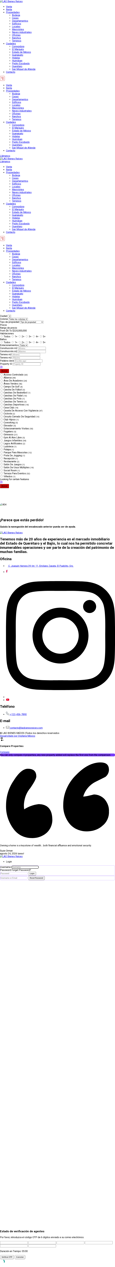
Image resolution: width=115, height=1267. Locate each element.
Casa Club (11, 407)
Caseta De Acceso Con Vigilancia (23, 410)
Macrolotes (18, 29)
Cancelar (20, 1257)
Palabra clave (7, 360)
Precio (3, 325)
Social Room (12, 470)
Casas (15, 18)
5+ (44, 336)
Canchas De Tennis (15, 401)
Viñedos (9, 476)
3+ (30, 336)
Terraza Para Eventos (17, 473)
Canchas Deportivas (16, 404)
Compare (4, 752)
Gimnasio (11, 434)
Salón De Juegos (14, 464)
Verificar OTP (7, 1257)
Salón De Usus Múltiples (19, 467)
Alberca (10, 377)
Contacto (10, 72)
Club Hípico (11, 419)
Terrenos (16, 40)
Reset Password (36, 878)
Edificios (16, 23)
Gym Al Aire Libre (14, 437)
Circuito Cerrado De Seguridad (21, 416)
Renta (9, 9)
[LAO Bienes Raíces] (11, 1)
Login (32, 874)
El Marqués (18, 49)
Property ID (6, 363)
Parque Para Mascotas (18, 452)
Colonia (4, 319)
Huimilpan (17, 60)
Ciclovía (9, 413)
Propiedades (13, 12)
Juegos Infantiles (15, 440)
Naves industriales (22, 32)
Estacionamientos (9, 345)
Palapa (9, 449)
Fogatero (10, 431)
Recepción (11, 458)
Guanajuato (17, 55)
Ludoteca (10, 446)
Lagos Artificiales (14, 443)
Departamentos (20, 20)
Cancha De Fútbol (14, 389)
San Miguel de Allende (23, 69)
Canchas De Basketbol (17, 392)
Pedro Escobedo (21, 63)
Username (5, 867)
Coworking (11, 422)
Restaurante (11, 461)
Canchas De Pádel (15, 395)
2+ (23, 336)
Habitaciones (7, 333)
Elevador (10, 425)
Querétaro (17, 66)
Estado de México (21, 52)
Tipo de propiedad (10, 322)
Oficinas (16, 35)
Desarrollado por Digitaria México (17, 736)
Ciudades (11, 43)
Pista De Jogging (14, 455)
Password (5, 870)
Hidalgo (16, 57)
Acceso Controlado (16, 374)
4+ (37, 336)
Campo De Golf (13, 386)
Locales (16, 26)
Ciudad (3, 316)
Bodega (16, 15)
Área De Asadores (15, 380)
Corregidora (18, 46)
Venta (9, 6)
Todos (7, 336)
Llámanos (5, 155)
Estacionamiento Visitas (18, 428)
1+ (16, 336)
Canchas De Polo (14, 398)
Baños (3, 339)
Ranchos (16, 38)
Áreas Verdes (13, 383)
